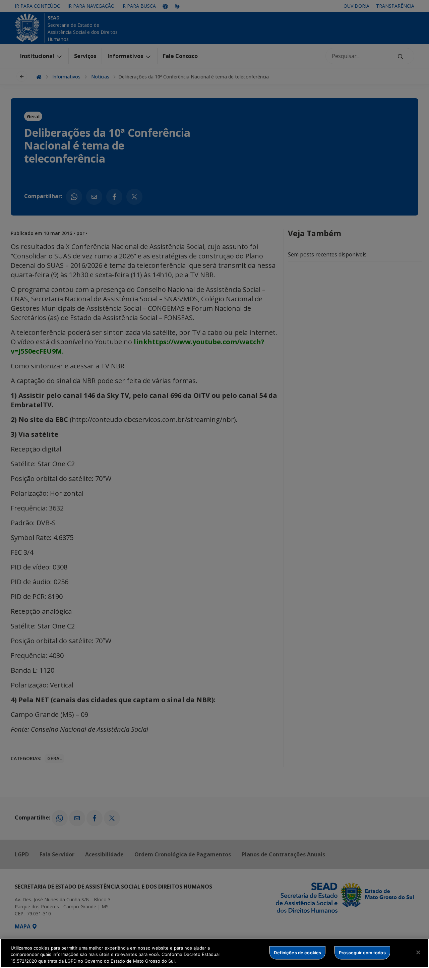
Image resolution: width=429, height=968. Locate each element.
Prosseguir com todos (362, 952)
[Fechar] (418, 952)
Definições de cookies (297, 952)
